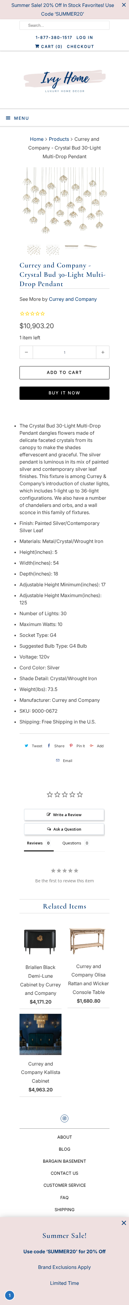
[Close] (124, 1223)
